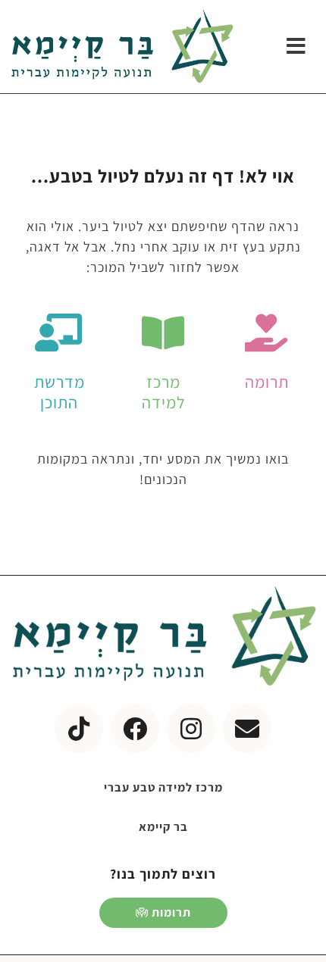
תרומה (267, 381)
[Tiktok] (79, 728)
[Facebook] (135, 728)
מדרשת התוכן (59, 391)
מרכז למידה (163, 391)
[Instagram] (191, 728)
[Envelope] (247, 728)
